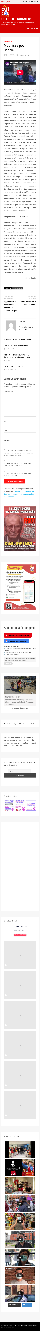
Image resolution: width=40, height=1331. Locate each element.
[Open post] (20, 1045)
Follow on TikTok (20, 935)
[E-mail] (37, 1)
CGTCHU (12, 55)
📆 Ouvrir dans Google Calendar (16, 641)
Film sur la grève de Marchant (16, 346)
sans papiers (17, 288)
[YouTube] (26, 1)
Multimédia (8, 41)
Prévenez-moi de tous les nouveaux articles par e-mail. (17, 474)
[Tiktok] (35, 1)
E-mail (7, 430)
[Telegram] (32, 1)
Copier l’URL (8, 663)
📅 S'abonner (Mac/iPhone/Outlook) (18, 635)
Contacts (18, 745)
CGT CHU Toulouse (16, 19)
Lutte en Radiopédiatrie (13, 366)
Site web (7, 440)
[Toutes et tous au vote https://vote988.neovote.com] (20, 1105)
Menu (36, 29)
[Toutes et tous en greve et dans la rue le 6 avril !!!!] (20, 985)
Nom (6, 421)
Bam (12, 1328)
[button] (9, 805)
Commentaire (9, 391)
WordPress (5, 1328)
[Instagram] (29, 1)
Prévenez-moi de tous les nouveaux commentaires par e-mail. (17, 464)
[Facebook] (24, 1)
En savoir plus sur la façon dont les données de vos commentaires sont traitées (19, 494)
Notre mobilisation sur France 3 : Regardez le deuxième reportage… (17, 356)
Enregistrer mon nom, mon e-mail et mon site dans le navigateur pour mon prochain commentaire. (19, 453)
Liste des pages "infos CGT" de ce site (20, 723)
